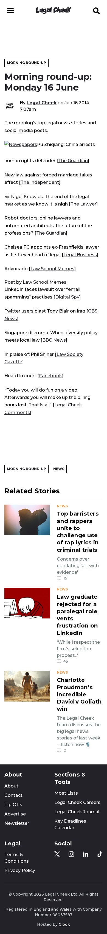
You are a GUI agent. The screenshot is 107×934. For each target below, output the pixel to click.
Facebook (50, 375)
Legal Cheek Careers (77, 802)
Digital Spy (67, 297)
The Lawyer (83, 204)
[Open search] (97, 10)
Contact (13, 795)
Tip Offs (13, 804)
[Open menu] (10, 10)
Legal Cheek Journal (76, 811)
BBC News (54, 340)
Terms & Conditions (16, 858)
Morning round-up (26, 63)
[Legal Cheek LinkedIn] (85, 854)
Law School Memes (52, 268)
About (11, 786)
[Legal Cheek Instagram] (71, 854)
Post (9, 282)
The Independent (40, 182)
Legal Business (80, 254)
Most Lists (66, 793)
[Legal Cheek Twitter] (57, 854)
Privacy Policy (19, 870)
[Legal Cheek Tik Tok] (100, 854)
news (62, 506)
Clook (64, 924)
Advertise (15, 814)
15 (65, 578)
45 (65, 661)
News (58, 469)
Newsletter (16, 823)
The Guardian (73, 160)
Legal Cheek (42, 102)
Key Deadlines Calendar (70, 824)
